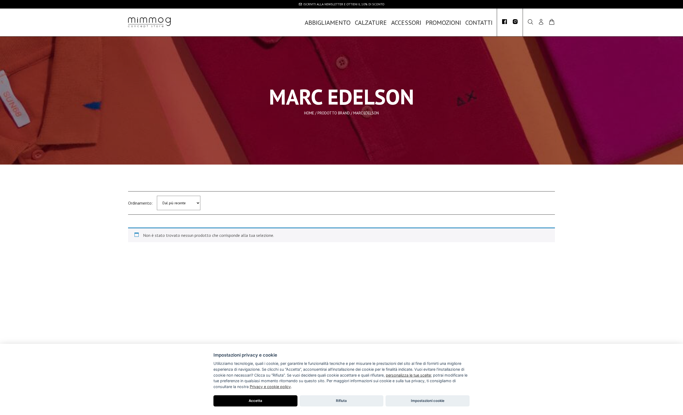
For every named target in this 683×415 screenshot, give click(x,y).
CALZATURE (371, 22)
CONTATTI (479, 22)
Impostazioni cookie (427, 400)
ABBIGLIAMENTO (328, 22)
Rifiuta (341, 400)
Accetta (255, 400)
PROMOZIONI (443, 22)
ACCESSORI (406, 22)
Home (309, 112)
